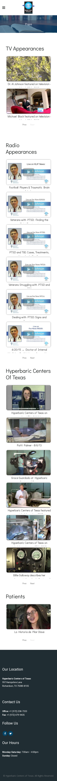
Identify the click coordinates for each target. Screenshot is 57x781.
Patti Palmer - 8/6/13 (29, 445)
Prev (24, 124)
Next (32, 357)
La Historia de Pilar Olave (29, 632)
